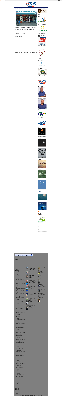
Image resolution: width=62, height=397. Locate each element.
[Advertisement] (40, 242)
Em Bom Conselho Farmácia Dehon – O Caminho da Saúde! (20, 304)
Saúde (38, 229)
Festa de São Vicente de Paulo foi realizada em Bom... (19, 350)
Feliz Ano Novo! (30, 271)
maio (17, 381)
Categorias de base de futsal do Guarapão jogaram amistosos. (32, 280)
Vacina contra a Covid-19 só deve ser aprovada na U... (20, 338)
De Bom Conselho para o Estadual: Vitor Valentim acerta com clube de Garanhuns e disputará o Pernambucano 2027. (32, 289)
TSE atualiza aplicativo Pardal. (19, 361)
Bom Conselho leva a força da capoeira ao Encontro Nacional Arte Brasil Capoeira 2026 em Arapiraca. (32, 299)
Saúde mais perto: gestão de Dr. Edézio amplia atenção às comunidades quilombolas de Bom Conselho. (43, 268)
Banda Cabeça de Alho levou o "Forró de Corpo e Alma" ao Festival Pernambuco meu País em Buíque (43, 290)
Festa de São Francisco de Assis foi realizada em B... (20, 343)
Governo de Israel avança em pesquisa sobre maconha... (20, 362)
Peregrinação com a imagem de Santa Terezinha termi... (20, 281)
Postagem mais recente (18, 52)
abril (17, 382)
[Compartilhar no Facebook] (24, 33)
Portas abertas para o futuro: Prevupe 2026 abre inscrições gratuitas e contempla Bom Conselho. (32, 284)
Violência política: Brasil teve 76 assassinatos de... (19, 275)
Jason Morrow (35, 395)
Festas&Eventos (39, 230)
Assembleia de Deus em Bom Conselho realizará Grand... (20, 354)
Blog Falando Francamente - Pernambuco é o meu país (41, 288)
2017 (16, 387)
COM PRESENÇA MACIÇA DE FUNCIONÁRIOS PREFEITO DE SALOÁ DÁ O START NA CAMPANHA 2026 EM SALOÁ (43, 286)
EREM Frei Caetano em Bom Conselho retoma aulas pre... (20, 355)
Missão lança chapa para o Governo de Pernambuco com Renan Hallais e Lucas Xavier (43, 300)
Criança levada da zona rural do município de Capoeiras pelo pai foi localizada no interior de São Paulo (42, 279)
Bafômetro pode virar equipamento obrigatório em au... (20, 278)
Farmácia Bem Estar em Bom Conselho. (20, 332)
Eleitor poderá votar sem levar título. (20, 287)
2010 (16, 393)
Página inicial (26, 52)
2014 (16, 390)
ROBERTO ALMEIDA (40, 271)
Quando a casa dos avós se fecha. (20, 330)
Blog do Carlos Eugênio (40, 293)
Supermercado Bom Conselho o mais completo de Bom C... (20, 295)
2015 (16, 389)
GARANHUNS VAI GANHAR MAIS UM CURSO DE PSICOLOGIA (42, 272)
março (17, 383)
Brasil (38, 226)
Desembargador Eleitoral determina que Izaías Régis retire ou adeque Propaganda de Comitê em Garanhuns (41, 294)
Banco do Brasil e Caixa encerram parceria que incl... (19, 325)
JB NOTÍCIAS (39, 296)
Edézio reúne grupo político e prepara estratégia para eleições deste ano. (32, 276)
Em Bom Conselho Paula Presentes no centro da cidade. (20, 314)
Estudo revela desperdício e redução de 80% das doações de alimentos (41, 297)
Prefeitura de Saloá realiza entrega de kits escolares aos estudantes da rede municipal (42, 276)
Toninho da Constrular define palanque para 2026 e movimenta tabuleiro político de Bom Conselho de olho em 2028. (32, 308)
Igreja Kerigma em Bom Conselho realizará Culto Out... (19, 310)
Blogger (41, 395)
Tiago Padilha (40, 214)
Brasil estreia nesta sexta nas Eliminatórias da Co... (19, 335)
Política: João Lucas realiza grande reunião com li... (20, 342)
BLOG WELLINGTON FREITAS (41, 284)
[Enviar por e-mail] (22, 33)
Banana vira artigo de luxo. (19, 334)
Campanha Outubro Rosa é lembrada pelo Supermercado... (20, 370)
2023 (16, 269)
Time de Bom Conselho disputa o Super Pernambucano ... (20, 301)
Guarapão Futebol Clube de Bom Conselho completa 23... (19, 300)
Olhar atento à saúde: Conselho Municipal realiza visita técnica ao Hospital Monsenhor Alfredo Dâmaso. (32, 303)
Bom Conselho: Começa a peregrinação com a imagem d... (20, 363)
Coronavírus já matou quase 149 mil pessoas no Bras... (20, 337)
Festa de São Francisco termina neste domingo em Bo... (20, 360)
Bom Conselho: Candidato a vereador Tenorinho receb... (20, 365)
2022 (16, 270)
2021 (16, 271)
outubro (17, 274)
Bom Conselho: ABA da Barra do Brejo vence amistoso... (20, 329)
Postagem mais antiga (33, 52)
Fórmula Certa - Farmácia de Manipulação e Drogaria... (19, 357)
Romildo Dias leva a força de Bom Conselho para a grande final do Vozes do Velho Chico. (32, 294)
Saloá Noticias (39, 275)
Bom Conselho (39, 225)
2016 (16, 388)
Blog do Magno (39, 282)
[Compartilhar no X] (23, 33)
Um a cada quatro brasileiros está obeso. (20, 288)
